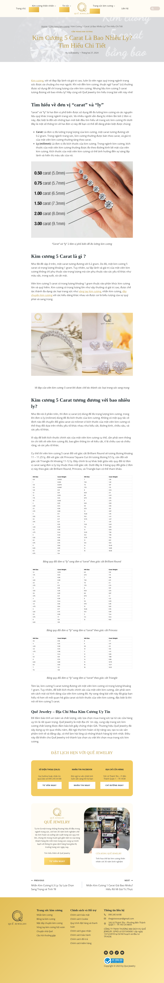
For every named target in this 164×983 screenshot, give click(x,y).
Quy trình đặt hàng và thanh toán (84, 925)
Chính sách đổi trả (79, 939)
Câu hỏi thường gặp (46, 935)
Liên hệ (124, 8)
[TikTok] (117, 953)
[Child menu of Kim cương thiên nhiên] (34, 9)
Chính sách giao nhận (80, 931)
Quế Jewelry (73, 52)
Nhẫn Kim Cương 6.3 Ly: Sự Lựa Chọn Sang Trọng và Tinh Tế (52, 885)
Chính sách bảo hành (80, 935)
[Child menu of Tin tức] (64, 9)
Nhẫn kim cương (45, 914)
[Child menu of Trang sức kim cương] (95, 11)
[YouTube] (122, 953)
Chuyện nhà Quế (45, 931)
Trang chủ (21, 8)
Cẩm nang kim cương (82, 31)
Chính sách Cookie (79, 919)
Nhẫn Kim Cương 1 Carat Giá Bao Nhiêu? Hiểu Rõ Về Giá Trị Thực (109, 885)
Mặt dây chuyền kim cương (50, 923)
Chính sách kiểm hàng (80, 943)
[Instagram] (111, 953)
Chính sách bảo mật (80, 914)
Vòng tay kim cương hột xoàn (51, 927)
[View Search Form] (155, 8)
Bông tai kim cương (46, 919)
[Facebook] (106, 953)
